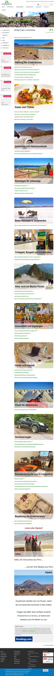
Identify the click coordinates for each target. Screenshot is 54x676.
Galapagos (38, 6)
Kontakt (4, 10)
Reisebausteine (29, 6)
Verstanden (45, 670)
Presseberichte (5, 45)
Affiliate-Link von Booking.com (29, 630)
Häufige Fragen (5, 30)
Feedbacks (46, 6)
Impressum (4, 35)
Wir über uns (10, 6)
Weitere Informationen (18, 674)
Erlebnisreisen (19, 6)
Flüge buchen (5, 47)
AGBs (3, 37)
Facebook (38, 4)
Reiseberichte (5, 42)
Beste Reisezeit (5, 32)
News (3, 40)
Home (3, 6)
